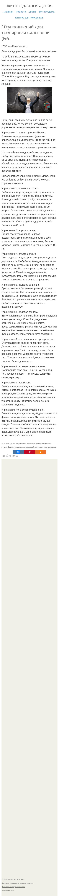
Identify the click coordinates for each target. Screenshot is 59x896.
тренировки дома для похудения (38, 443)
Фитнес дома (46, 11)
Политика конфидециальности (13, 887)
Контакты (5, 883)
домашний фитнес (33, 447)
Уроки (32, 11)
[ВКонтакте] (18, 452)
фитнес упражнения (18, 443)
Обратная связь (8, 890)
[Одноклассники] (40, 452)
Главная (8, 11)
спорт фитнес (20, 447)
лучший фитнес (8, 447)
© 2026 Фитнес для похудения (13, 879)
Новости (21, 11)
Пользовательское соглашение (21, 883)
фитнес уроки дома (48, 447)
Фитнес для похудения (29, 5)
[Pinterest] (29, 452)
